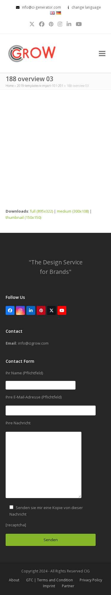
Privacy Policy (91, 580)
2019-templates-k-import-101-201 (40, 86)
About (14, 580)
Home (10, 86)
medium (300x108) (73, 211)
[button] (102, 53)
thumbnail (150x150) (23, 217)
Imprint (49, 585)
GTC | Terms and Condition (49, 580)
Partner (68, 585)
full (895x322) (41, 211)
